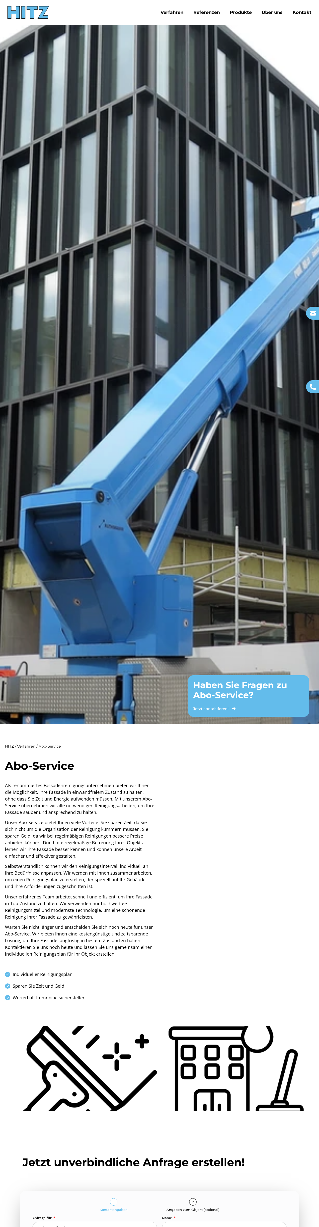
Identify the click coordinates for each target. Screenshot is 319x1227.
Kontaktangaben (114, 1209)
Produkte (241, 12)
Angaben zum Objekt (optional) (192, 1209)
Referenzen (206, 12)
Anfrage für (42, 1218)
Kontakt (302, 12)
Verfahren (171, 12)
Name (167, 1218)
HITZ (9, 746)
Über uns (272, 12)
